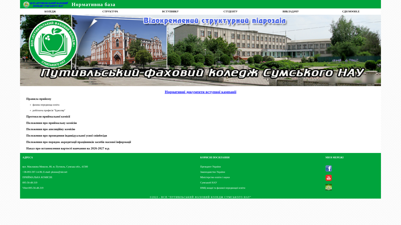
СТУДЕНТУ (231, 11)
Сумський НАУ (208, 182)
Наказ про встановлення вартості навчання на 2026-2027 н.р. (68, 148)
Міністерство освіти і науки (215, 177)
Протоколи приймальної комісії (48, 116)
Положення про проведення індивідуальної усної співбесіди (66, 135)
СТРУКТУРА (110, 11)
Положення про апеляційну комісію (50, 129)
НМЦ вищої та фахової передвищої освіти (222, 188)
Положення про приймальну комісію (51, 123)
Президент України (210, 166)
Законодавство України (212, 172)
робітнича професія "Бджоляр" (49, 110)
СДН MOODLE (351, 11)
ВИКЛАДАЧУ (291, 11)
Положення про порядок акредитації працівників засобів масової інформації (78, 142)
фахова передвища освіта (46, 104)
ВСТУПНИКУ (170, 11)
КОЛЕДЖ (50, 11)
